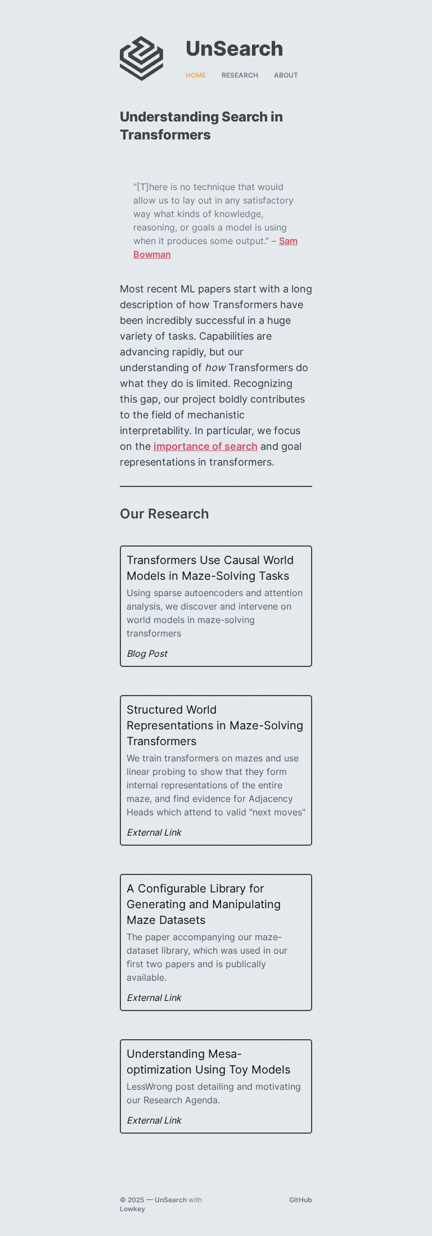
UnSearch (171, 1200)
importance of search (206, 446)
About (286, 75)
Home (196, 75)
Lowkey (132, 1209)
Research (240, 75)
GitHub (300, 1200)
